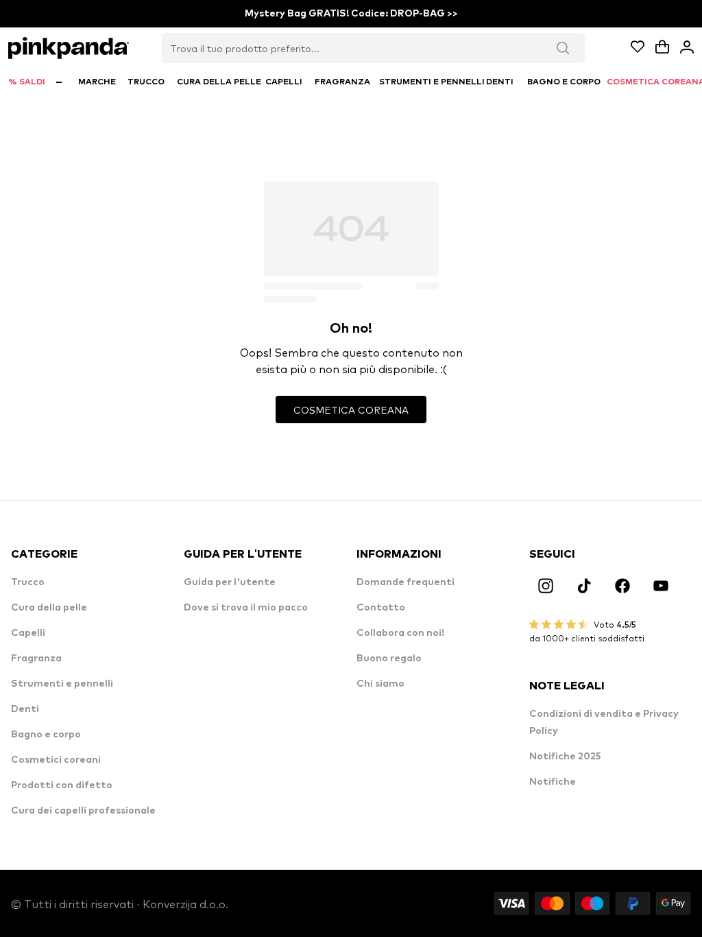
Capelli (28, 633)
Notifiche (552, 782)
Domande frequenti (405, 582)
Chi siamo (380, 684)
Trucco (28, 582)
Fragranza (36, 658)
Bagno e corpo (46, 734)
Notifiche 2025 (565, 756)
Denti (25, 709)
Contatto (380, 608)
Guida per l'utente (230, 582)
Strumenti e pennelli (62, 684)
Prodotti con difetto (61, 785)
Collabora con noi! (400, 633)
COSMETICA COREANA (351, 409)
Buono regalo (389, 658)
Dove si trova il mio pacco (246, 608)
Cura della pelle (49, 608)
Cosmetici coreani (56, 760)
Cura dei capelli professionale (83, 811)
